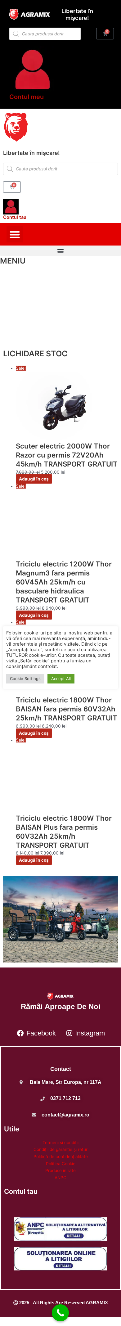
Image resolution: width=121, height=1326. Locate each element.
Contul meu (26, 97)
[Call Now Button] (60, 1312)
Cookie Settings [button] (25, 678)
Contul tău (14, 217)
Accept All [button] (61, 678)
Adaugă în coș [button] (34, 478)
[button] (15, 234)
